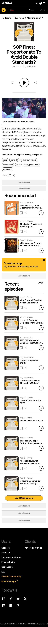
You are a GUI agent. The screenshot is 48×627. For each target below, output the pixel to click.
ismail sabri (7, 169)
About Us (5, 552)
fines (18, 164)
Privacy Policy (8, 562)
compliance (8, 164)
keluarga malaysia (29, 160)
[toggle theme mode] (40, 3)
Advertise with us (33, 548)
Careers (5, 548)
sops (5, 160)
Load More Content (24, 498)
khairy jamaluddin (31, 164)
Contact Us (7, 567)
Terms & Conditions (11, 557)
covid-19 (14, 160)
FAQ (3, 571)
